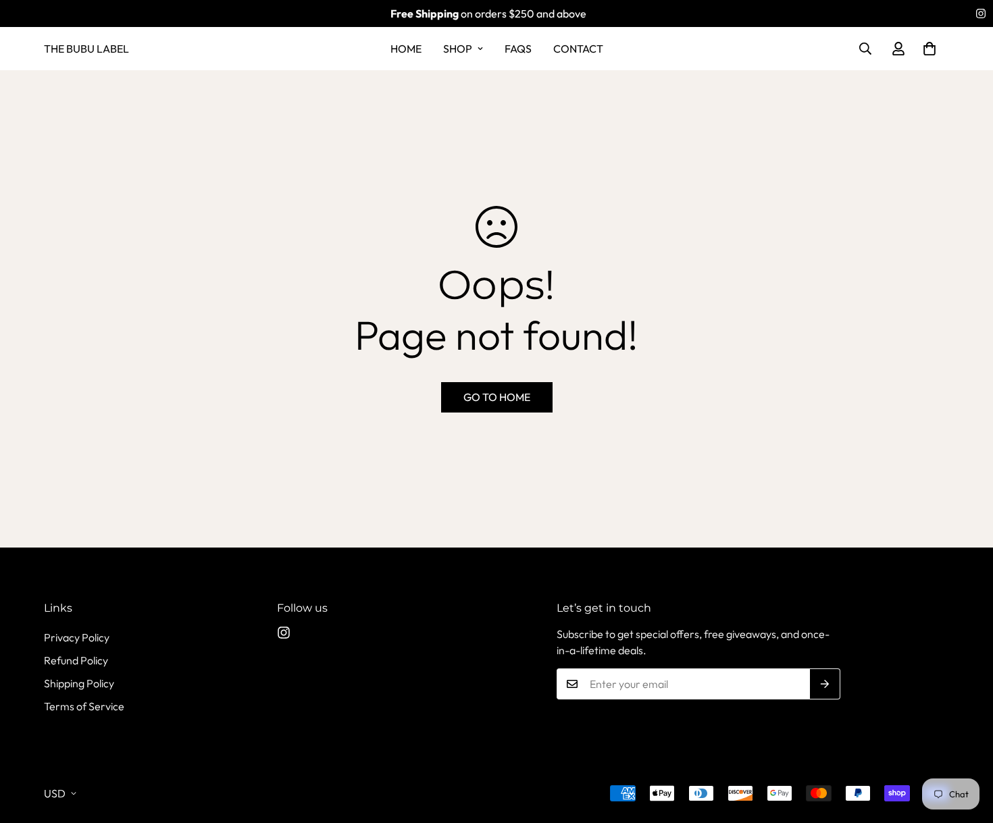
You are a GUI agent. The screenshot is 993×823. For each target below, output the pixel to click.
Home (406, 48)
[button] (929, 48)
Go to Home (496, 397)
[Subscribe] (825, 683)
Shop (457, 48)
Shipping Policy (79, 683)
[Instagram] (981, 13)
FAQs (518, 48)
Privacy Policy (76, 637)
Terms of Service (84, 706)
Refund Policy (76, 660)
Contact (578, 48)
